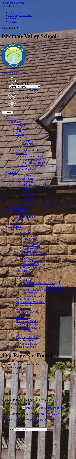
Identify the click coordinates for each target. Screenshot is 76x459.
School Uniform (32, 254)
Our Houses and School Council (34, 150)
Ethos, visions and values (30, 127)
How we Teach (24, 178)
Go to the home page (13, 373)
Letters (12, 18)
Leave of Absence (26, 346)
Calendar (21, 210)
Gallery (20, 223)
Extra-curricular (31, 245)
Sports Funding (31, 327)
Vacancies (21, 308)
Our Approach (24, 175)
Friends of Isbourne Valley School (35, 166)
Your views (22, 318)
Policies (12, 21)
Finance (27, 330)
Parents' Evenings (32, 261)
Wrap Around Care (33, 248)
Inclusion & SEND (26, 311)
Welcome (21, 124)
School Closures (32, 267)
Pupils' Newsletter (26, 216)
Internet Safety (31, 264)
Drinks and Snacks (33, 242)
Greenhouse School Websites (38, 419)
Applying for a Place (20, 15)
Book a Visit (30, 343)
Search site (7, 429)
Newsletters (22, 213)
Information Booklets (34, 295)
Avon (26, 140)
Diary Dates (15, 12)
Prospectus (29, 340)
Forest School (23, 200)
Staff (18, 131)
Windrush (28, 143)
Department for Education (30, 302)
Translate (35, 90)
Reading (27, 276)
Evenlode (28, 146)
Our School (14, 121)
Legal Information (49, 413)
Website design (9, 419)
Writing (27, 280)
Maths (26, 273)
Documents (14, 226)
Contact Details (24, 169)
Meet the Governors (34, 162)
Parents (20, 229)
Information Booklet (34, 251)
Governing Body (32, 159)
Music (26, 299)
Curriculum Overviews (28, 185)
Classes (20, 134)
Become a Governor (34, 156)
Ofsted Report (23, 315)
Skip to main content (12, 2)
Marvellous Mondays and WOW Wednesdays (41, 204)
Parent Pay (29, 257)
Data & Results (24, 305)
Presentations (30, 292)
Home (11, 118)
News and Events (18, 207)
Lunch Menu (30, 238)
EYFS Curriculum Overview (39, 283)
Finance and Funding (27, 321)
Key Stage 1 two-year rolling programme (45, 286)
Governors (21, 153)
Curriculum (22, 270)
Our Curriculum (24, 181)
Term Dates (29, 235)
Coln (25, 137)
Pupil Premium (31, 324)
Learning (13, 172)
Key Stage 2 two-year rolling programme (45, 289)
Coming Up (22, 219)
